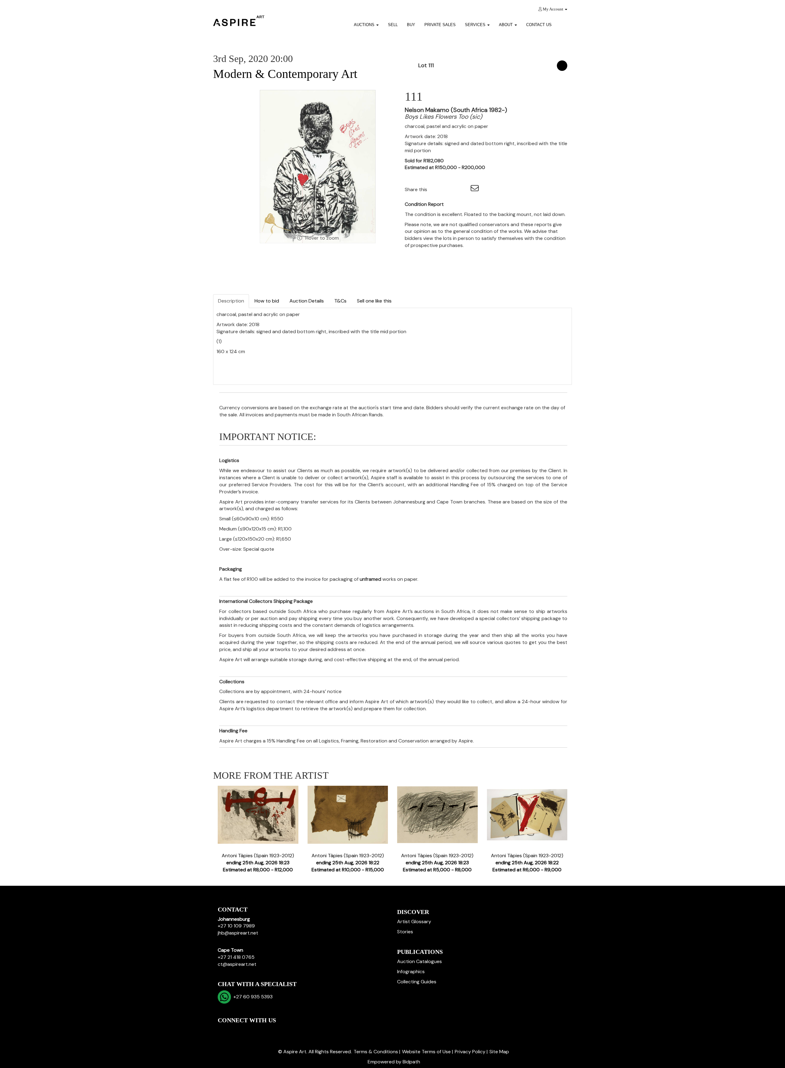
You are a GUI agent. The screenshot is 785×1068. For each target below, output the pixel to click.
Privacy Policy (470, 1051)
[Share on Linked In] (450, 189)
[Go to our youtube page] (249, 1031)
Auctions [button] (365, 24)
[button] (564, 22)
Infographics (411, 971)
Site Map (499, 1051)
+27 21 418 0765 (236, 957)
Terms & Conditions (376, 1051)
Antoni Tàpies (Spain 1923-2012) (258, 862)
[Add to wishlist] (562, 65)
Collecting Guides (416, 981)
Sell (393, 24)
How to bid (267, 301)
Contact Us (539, 24)
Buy (411, 24)
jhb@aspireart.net (238, 933)
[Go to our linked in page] (236, 1031)
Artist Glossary (414, 921)
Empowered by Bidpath (394, 1061)
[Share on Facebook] (437, 189)
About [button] (506, 24)
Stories (405, 931)
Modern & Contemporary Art (285, 74)
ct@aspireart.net (237, 964)
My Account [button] (553, 9)
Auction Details (306, 301)
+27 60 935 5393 (252, 996)
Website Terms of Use (426, 1051)
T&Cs (340, 301)
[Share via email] (475, 189)
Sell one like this (374, 301)
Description (231, 301)
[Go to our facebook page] (223, 1031)
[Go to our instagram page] (463, 189)
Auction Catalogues (419, 961)
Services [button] (476, 24)
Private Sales (440, 24)
